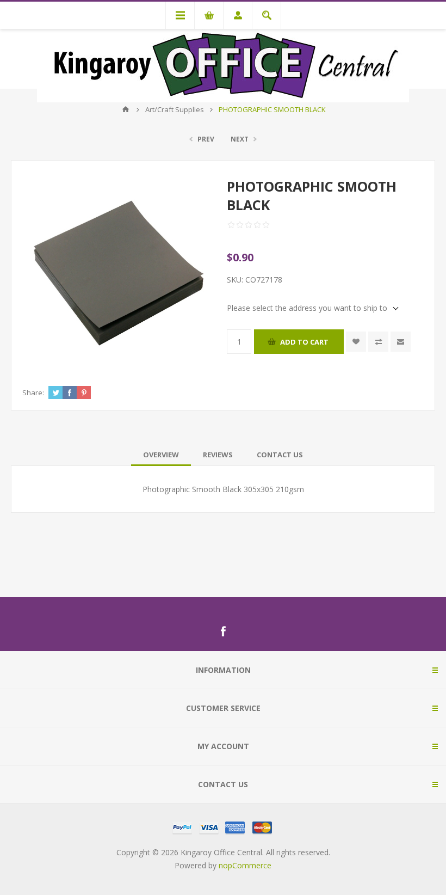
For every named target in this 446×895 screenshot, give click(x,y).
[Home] (125, 109)
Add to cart (304, 342)
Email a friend (401, 342)
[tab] (161, 454)
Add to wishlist (356, 342)
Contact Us (280, 454)
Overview (161, 454)
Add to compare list (378, 342)
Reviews (218, 454)
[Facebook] (223, 631)
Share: (33, 392)
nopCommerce (245, 865)
